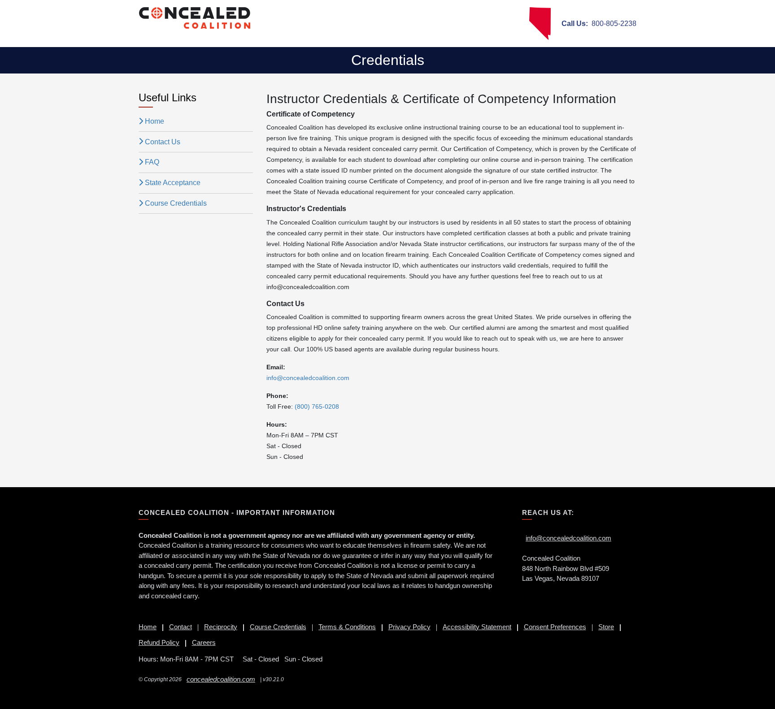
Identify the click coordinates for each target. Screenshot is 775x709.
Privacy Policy (409, 627)
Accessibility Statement (477, 627)
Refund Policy (159, 642)
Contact (180, 627)
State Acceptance (172, 182)
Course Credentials (176, 203)
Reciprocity (220, 627)
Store (606, 627)
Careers (204, 642)
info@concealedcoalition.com (568, 538)
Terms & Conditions (347, 627)
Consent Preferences (555, 627)
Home (154, 121)
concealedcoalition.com (221, 679)
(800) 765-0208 (317, 406)
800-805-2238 (599, 23)
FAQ (152, 162)
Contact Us (162, 142)
